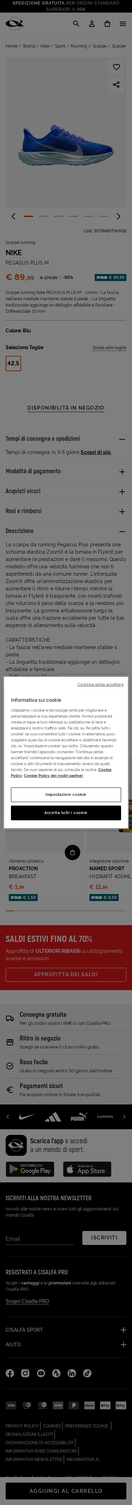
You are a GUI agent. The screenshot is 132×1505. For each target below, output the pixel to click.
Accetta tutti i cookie (66, 812)
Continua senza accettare (100, 684)
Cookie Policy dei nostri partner (53, 775)
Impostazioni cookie (66, 794)
